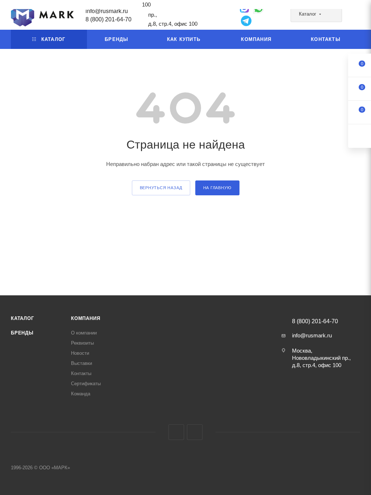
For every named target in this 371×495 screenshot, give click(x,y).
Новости (80, 353)
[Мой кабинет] (357, 16)
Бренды (22, 333)
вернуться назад (161, 188)
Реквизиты (82, 343)
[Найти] (333, 14)
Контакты (81, 373)
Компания (85, 318)
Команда (80, 393)
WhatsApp (195, 432)
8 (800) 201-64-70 (109, 19)
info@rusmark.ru (107, 11)
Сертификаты (86, 383)
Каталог (22, 318)
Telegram (176, 432)
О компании (84, 333)
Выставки (81, 363)
